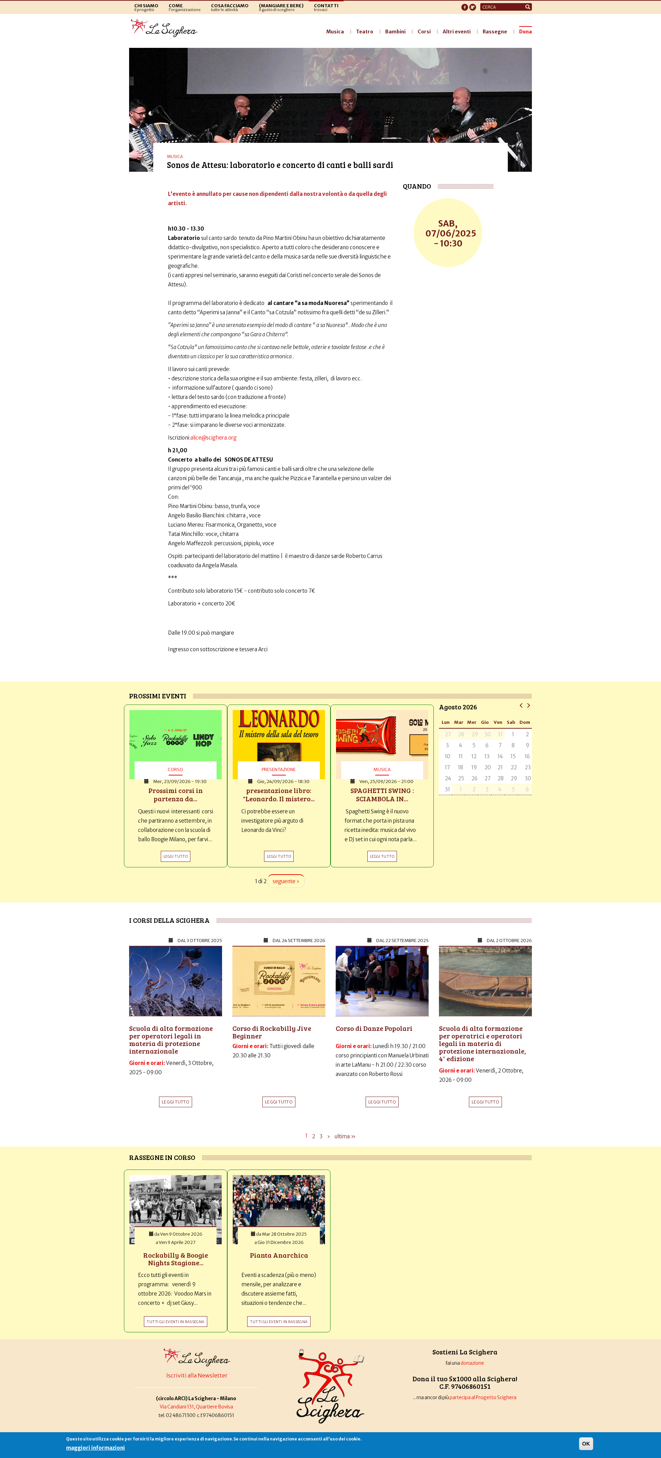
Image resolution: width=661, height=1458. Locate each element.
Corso (175, 769)
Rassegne (495, 32)
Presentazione (279, 769)
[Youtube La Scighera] (472, 5)
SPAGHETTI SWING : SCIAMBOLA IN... (382, 794)
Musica (335, 32)
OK (586, 1444)
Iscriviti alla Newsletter (197, 1375)
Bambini (395, 32)
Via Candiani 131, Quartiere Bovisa (196, 1407)
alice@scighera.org (213, 437)
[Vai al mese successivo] (528, 705)
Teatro (364, 32)
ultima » (345, 1136)
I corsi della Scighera (169, 920)
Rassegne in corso (162, 1157)
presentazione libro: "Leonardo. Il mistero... (279, 794)
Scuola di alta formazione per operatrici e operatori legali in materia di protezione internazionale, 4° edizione (482, 1043)
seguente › (286, 881)
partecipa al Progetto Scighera (483, 1398)
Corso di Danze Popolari (374, 1028)
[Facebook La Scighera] (464, 5)
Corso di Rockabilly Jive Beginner (271, 1031)
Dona (525, 32)
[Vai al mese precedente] (521, 705)
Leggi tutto (175, 1102)
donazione (472, 1363)
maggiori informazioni (95, 1448)
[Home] (166, 28)
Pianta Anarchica (279, 1255)
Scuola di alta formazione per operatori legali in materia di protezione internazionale (171, 1039)
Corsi (424, 32)
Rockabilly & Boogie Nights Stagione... (175, 1258)
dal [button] (200, 940)
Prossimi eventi (157, 695)
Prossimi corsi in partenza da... (175, 794)
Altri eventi (457, 32)
